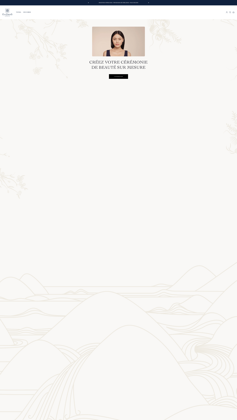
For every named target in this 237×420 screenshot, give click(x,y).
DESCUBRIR (27, 12)
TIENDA (18, 12)
